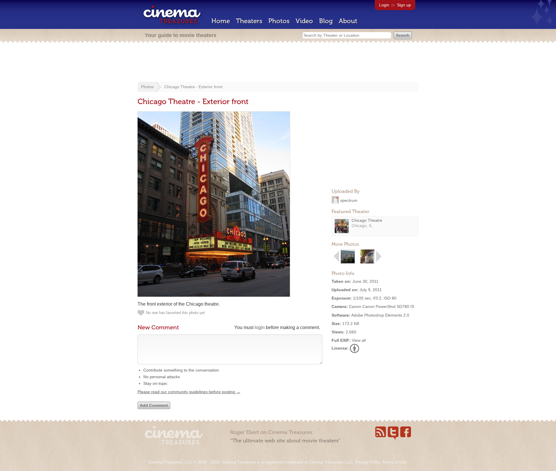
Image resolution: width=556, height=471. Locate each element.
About (348, 21)
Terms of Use (394, 462)
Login (384, 5)
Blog (326, 21)
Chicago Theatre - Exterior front (193, 86)
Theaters (249, 21)
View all (359, 340)
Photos (279, 21)
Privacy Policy (367, 462)
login (260, 327)
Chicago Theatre (367, 220)
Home (220, 21)
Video (304, 21)
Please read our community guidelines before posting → (189, 391)
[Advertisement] (278, 63)
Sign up (404, 5)
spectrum (348, 200)
